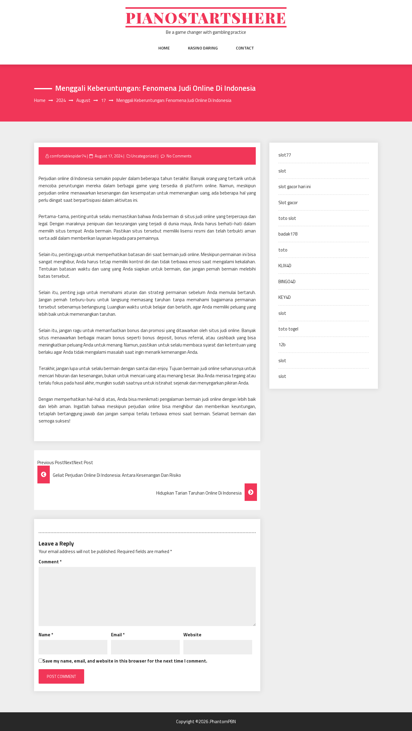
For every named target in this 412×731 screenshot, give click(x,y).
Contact (245, 48)
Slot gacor (288, 202)
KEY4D (284, 297)
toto (282, 249)
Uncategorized (144, 156)
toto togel (288, 328)
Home (164, 48)
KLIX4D (284, 265)
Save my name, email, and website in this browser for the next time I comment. (125, 660)
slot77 (284, 154)
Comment (50, 561)
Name (46, 634)
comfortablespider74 (68, 156)
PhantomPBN (223, 721)
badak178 (287, 233)
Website (192, 634)
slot (282, 170)
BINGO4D (287, 281)
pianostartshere (206, 17)
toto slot (287, 218)
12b (282, 344)
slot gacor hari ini (294, 186)
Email (118, 634)
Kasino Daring (203, 48)
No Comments (179, 156)
